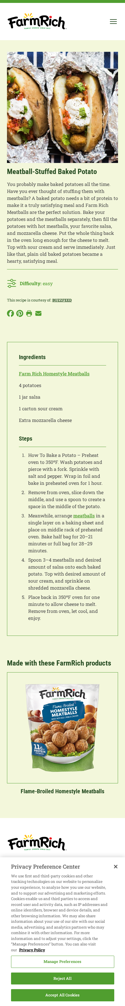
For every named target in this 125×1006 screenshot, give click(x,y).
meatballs (84, 515)
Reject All (62, 978)
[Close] (115, 866)
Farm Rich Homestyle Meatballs (54, 373)
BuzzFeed (62, 300)
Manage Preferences (62, 961)
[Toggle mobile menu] (113, 21)
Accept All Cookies (62, 995)
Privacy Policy (32, 949)
